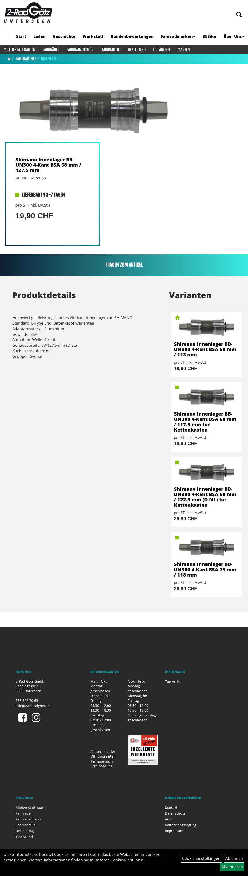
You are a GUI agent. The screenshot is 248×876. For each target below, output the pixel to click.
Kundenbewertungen (132, 36)
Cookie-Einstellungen (201, 858)
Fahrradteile (111, 49)
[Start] (9, 58)
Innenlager (50, 58)
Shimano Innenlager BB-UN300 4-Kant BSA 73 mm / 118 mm (205, 569)
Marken (184, 49)
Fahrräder (51, 49)
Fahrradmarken (177, 36)
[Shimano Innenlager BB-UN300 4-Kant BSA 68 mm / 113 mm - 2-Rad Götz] (207, 326)
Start (21, 36)
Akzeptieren (232, 866)
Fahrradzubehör (80, 49)
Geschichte (64, 36)
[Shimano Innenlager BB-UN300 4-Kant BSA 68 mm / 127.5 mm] (93, 109)
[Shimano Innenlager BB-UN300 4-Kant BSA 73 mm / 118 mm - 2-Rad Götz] (207, 547)
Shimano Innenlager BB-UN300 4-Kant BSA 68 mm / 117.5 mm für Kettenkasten (205, 421)
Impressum (174, 830)
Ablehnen (234, 858)
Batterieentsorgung (180, 825)
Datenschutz (175, 813)
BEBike (209, 36)
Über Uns (233, 36)
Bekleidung (137, 49)
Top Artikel (161, 49)
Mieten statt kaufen (19, 49)
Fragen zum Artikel (124, 265)
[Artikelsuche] (239, 15)
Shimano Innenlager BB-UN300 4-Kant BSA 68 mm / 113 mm (205, 349)
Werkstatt (93, 36)
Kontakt (171, 807)
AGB (168, 819)
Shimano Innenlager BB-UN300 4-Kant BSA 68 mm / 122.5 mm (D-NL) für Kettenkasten (205, 497)
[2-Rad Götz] (28, 13)
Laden (39, 36)
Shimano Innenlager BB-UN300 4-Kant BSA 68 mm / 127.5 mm (48, 164)
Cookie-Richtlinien (127, 860)
